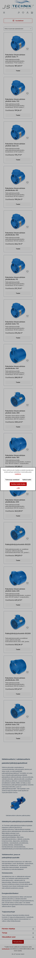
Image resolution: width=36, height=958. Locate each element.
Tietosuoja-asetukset (12, 479)
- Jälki (18, 488)
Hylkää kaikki (27, 479)
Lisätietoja (18, 474)
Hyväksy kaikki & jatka (18, 484)
